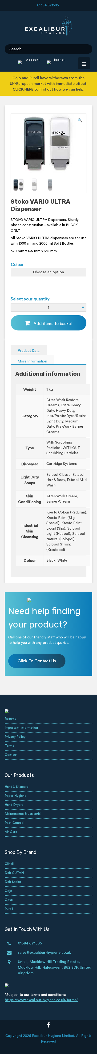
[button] (80, 120)
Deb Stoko (13, 882)
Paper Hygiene (15, 795)
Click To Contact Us (37, 661)
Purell (9, 909)
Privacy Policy (15, 736)
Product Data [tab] (29, 351)
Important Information (21, 727)
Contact (11, 754)
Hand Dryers (14, 805)
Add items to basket (53, 323)
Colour (17, 264)
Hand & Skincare (16, 786)
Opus (9, 900)
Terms (9, 745)
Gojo (8, 891)
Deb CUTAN (14, 873)
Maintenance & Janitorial (23, 814)
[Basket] (53, 63)
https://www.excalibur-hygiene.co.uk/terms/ (41, 1000)
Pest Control (14, 823)
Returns (10, 718)
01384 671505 (48, 5)
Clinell (9, 864)
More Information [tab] (32, 361)
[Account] (29, 63)
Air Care (11, 832)
